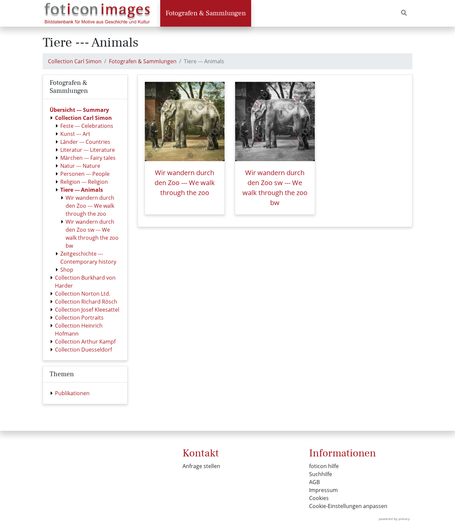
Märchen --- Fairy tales (88, 157)
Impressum (323, 490)
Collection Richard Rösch (86, 301)
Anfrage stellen (201, 466)
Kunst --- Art (75, 133)
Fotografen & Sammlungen (206, 13)
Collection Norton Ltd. (82, 293)
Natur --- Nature (80, 165)
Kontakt (201, 453)
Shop (66, 269)
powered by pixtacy (394, 518)
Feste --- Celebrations (86, 126)
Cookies (319, 498)
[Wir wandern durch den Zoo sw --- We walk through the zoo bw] (275, 121)
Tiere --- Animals (81, 189)
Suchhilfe (320, 474)
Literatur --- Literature (87, 149)
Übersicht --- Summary (79, 110)
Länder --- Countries (85, 141)
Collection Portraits (79, 317)
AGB (314, 482)
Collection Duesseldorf (83, 349)
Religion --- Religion (84, 181)
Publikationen (72, 393)
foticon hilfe (324, 466)
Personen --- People (85, 173)
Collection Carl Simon (75, 61)
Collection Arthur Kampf (85, 341)
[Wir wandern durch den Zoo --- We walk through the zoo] (185, 121)
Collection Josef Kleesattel (87, 309)
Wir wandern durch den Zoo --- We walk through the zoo (90, 205)
